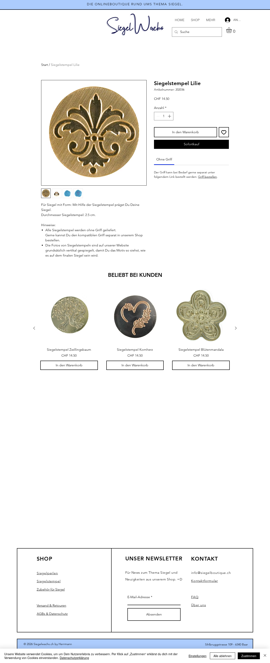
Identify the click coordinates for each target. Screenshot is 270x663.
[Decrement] (158, 116)
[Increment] (170, 116)
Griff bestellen (207, 177)
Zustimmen (248, 656)
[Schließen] (264, 656)
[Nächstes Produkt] (235, 328)
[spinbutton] (164, 116)
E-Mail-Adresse (138, 597)
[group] (135, 328)
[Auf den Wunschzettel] (224, 132)
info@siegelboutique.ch (211, 573)
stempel (49, 581)
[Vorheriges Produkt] (34, 328)
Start (44, 65)
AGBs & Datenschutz (52, 614)
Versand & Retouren (51, 605)
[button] (232, 30)
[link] (164, 159)
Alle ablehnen (222, 656)
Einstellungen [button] (198, 656)
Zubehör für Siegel (51, 589)
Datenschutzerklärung (74, 658)
